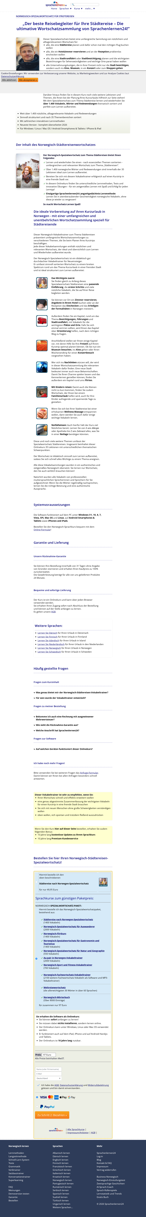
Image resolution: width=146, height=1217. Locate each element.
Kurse (77, 8)
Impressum (102, 1166)
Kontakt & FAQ (104, 1163)
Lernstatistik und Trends (109, 1193)
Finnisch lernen (60, 1163)
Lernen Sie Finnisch (47, 636)
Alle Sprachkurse (76, 1129)
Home (54, 8)
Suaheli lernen (60, 1197)
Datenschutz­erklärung (71, 1085)
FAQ (11, 1186)
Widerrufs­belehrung (98, 1085)
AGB (53, 611)
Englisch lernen (60, 1159)
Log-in (100, 1156)
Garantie (13, 1197)
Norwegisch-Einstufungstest (111, 1180)
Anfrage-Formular (89, 772)
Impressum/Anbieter (78, 1132)
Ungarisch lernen (61, 1203)
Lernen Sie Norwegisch (49, 648)
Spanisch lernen (61, 1193)
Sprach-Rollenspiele (107, 1190)
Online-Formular (42, 529)
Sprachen (64, 8)
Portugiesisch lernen (63, 1183)
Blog (99, 1159)
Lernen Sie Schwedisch (49, 651)
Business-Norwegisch (107, 1176)
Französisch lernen (62, 1166)
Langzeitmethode (17, 1156)
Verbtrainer (14, 1169)
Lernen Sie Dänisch (47, 632)
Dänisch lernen (60, 1156)
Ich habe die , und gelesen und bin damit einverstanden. (75, 1085)
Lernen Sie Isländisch (48, 640)
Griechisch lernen (62, 1169)
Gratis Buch (103, 1197)
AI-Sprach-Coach (105, 1186)
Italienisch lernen (61, 1173)
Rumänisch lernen (62, 1186)
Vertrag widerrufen (106, 1169)
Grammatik (14, 1166)
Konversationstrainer (19, 1176)
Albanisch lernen (61, 1152)
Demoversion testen (19, 1193)
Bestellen (13, 1200)
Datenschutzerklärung (12, 76)
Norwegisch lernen (62, 1180)
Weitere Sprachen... (63, 1207)
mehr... (88, 8)
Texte (11, 1163)
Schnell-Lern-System (19, 1159)
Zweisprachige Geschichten (111, 1183)
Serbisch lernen (61, 1190)
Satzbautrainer (16, 1173)
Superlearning (16, 1180)
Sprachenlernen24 (106, 1152)
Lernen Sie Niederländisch (51, 644)
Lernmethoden (16, 1152)
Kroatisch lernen (61, 1176)
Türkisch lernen (61, 1200)
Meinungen (14, 1190)
